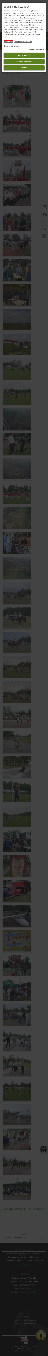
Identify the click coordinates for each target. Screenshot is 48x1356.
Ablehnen (24, 68)
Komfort (18, 46)
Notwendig (9, 46)
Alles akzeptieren (24, 55)
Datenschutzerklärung (23, 42)
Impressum (8, 42)
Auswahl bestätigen (24, 61)
